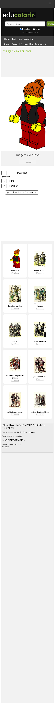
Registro (15, 44)
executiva (28, 39)
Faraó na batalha (15, 306)
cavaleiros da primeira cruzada (15, 376)
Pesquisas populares (30, 32)
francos (40, 306)
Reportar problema (38, 44)
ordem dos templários (40, 412)
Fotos (37, 29)
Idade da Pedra (40, 341)
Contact (24, 44)
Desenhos (26, 29)
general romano (40, 377)
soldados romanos (15, 412)
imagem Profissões (18, 432)
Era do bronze (40, 270)
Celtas (15, 341)
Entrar (6, 44)
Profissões (17, 39)
